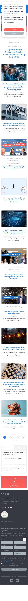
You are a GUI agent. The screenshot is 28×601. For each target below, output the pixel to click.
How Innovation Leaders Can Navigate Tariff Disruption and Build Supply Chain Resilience (14, 422)
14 (23, 437)
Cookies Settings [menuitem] (3, 524)
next (15, 440)
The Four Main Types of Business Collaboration (14, 464)
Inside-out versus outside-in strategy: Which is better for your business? (13, 468)
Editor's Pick (19, 448)
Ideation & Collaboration (14, 38)
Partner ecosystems (14, 42)
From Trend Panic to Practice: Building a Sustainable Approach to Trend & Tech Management (14, 232)
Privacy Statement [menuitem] (4, 521)
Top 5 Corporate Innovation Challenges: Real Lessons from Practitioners (14, 277)
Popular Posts (7, 448)
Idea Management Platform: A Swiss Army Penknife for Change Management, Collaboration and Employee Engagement (14, 87)
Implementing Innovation (14, 309)
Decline (14, 33)
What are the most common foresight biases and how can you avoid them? (14, 453)
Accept (14, 29)
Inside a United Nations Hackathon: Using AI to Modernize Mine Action (14, 124)
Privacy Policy (15, 13)
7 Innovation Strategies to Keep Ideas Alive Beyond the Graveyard (14, 348)
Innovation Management (14, 46)
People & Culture (16, 306)
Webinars (6, 158)
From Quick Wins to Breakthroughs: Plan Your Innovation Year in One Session (14, 168)
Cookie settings (14, 25)
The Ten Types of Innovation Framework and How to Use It (13, 459)
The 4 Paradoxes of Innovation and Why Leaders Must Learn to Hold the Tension (14, 200)
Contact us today (5, 507)
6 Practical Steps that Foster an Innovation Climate (14, 313)
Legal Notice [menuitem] (10, 521)
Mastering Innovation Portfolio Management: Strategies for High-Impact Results (14, 384)
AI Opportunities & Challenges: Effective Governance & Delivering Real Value (14, 53)
